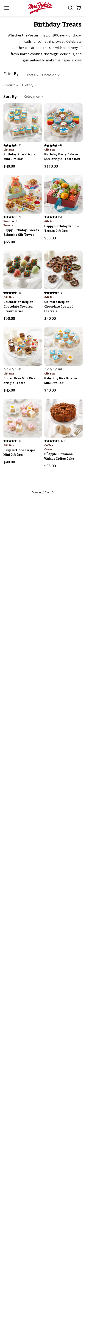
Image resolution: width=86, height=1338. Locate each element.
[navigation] (43, 79)
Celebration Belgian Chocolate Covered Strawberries (18, 306)
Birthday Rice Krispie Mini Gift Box (19, 156)
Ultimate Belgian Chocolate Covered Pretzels (59, 306)
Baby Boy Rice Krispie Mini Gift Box (60, 380)
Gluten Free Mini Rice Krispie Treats (19, 380)
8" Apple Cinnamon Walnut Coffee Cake (59, 456)
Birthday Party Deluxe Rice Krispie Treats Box (62, 156)
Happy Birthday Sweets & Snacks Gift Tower (21, 232)
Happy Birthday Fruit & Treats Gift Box (61, 228)
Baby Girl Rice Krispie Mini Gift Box (19, 452)
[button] (7, 8)
